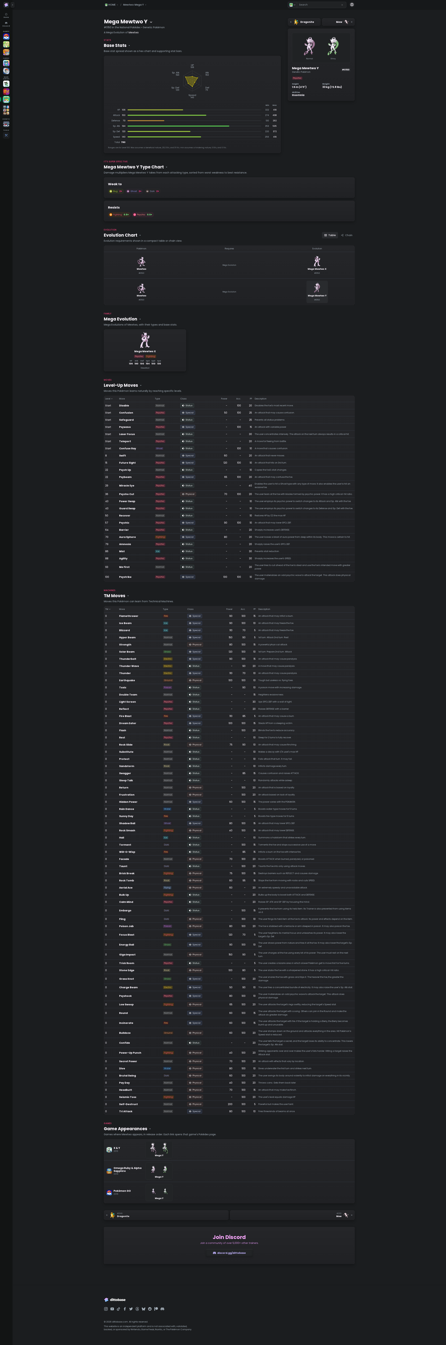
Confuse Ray (127, 448)
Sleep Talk (126, 780)
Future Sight (127, 462)
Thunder (125, 673)
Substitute (126, 752)
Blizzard (124, 630)
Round (123, 1013)
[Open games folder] (6, 110)
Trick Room (126, 963)
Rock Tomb (126, 880)
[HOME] (6, 99)
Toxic (122, 687)
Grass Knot (126, 979)
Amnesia (125, 544)
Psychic (124, 522)
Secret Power (128, 1061)
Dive (122, 1068)
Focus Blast (126, 934)
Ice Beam (125, 623)
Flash (122, 730)
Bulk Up (124, 895)
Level (107, 398)
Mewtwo (134, 32)
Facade (124, 859)
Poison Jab (126, 926)
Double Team (128, 694)
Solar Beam (126, 651)
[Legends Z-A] (6, 83)
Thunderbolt (127, 659)
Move (122, 398)
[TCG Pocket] (6, 63)
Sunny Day (126, 816)
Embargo (125, 910)
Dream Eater (127, 723)
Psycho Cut (126, 494)
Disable (124, 405)
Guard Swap (127, 508)
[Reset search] (342, 4)
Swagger (125, 773)
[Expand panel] (12, 5)
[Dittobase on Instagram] (106, 1309)
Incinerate (126, 1023)
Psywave (125, 427)
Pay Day (124, 1083)
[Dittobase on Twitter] (131, 1309)
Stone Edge (126, 970)
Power (224, 398)
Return (123, 787)
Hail (121, 837)
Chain (348, 235)
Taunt (123, 866)
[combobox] (321, 5)
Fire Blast (125, 716)
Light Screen (127, 702)
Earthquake (127, 680)
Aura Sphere (127, 537)
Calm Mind (126, 902)
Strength (125, 644)
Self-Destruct (128, 1104)
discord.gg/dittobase (231, 1253)
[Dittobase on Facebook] (125, 1309)
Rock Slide (126, 744)
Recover (124, 515)
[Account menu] (352, 4)
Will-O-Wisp (127, 852)
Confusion (126, 412)
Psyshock (125, 996)
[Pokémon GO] (6, 36)
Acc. (238, 398)
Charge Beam (128, 987)
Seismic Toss (127, 1097)
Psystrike (125, 577)
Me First (124, 567)
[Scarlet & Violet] (6, 91)
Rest (122, 737)
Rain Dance (126, 809)
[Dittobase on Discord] (162, 1309)
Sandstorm (126, 766)
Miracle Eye (126, 485)
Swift (122, 455)
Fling (122, 919)
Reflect (124, 709)
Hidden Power (128, 802)
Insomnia (298, 95)
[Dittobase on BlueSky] (143, 1309)
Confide (124, 1043)
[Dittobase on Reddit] (150, 1309)
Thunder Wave (129, 666)
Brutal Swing (127, 1075)
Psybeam (125, 477)
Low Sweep (126, 1004)
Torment (125, 845)
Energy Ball (126, 944)
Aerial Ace (126, 887)
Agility (123, 558)
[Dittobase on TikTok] (118, 1309)
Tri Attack (125, 1111)
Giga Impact (127, 954)
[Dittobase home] (6, 5)
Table (332, 235)
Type (157, 398)
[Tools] (6, 135)
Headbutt (125, 1090)
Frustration (126, 794)
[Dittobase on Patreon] (156, 1309)
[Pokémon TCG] (6, 71)
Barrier (124, 530)
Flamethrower (128, 616)
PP (251, 398)
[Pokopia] (6, 44)
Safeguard (126, 420)
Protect (124, 759)
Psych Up (125, 470)
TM (106, 609)
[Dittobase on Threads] (137, 1309)
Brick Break (126, 873)
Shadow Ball (127, 823)
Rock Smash (127, 830)
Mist (122, 551)
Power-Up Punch (130, 1053)
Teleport (125, 441)
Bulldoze (125, 1033)
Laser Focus (127, 434)
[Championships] (6, 124)
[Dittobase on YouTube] (112, 1309)
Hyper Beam (127, 637)
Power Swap (127, 501)
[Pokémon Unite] (6, 52)
